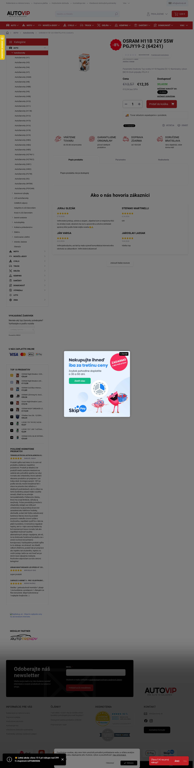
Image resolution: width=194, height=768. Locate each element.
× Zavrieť (123, 354)
